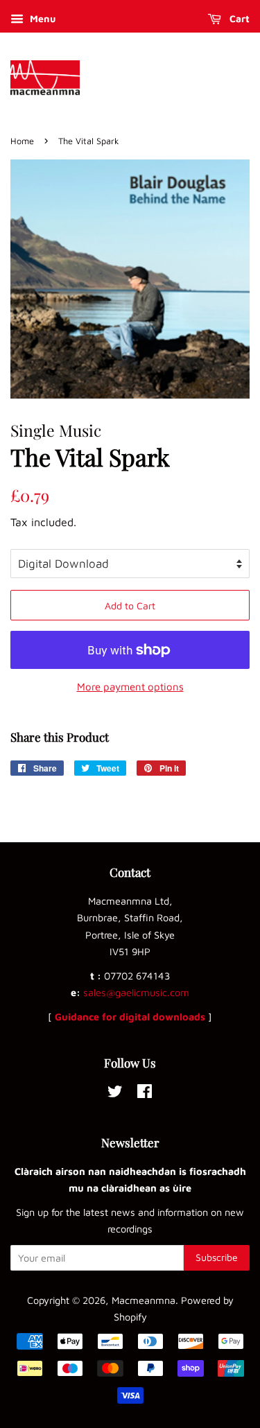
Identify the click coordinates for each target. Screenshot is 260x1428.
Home (22, 141)
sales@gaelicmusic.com (136, 992)
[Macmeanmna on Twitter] (115, 1093)
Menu (41, 18)
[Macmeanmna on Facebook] (145, 1093)
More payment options (130, 687)
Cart (238, 18)
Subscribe (217, 1257)
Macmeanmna (143, 1300)
